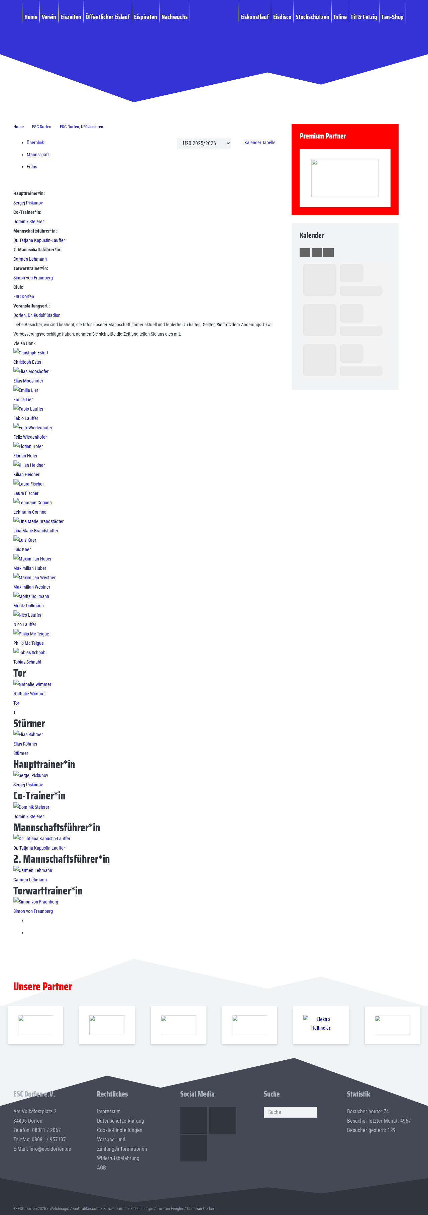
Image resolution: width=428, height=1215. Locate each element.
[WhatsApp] (193, 1148)
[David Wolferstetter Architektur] (250, 1025)
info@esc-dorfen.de (50, 1149)
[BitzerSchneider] (178, 1025)
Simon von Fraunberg (33, 277)
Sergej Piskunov (28, 202)
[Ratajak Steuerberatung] (345, 178)
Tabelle (269, 142)
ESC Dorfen (23, 296)
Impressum (109, 1111)
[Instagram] (222, 1120)
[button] (409, 16)
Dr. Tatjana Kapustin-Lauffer (39, 240)
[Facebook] (193, 1120)
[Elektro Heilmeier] (321, 1025)
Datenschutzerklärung (120, 1121)
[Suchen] (312, 1112)
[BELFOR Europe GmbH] (107, 1025)
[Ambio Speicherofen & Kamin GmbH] (36, 1025)
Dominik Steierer (28, 221)
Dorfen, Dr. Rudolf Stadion (37, 315)
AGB (101, 1167)
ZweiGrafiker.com (85, 1208)
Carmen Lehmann (30, 259)
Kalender (253, 142)
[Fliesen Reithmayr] (392, 1025)
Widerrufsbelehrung (118, 1158)
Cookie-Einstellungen (119, 1130)
